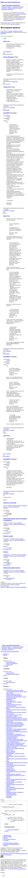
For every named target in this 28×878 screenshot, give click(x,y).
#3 (4, 108)
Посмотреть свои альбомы (12, 674)
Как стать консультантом (7, 36)
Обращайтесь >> (20, 19)
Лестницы (8, 727)
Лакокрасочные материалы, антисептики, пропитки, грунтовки (16, 746)
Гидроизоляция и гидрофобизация (14, 744)
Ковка (7, 761)
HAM (4, 546)
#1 (4, 52)
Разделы (5, 683)
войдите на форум (14, 24)
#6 (4, 431)
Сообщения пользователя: (8, 806)
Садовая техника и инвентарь (13, 774)
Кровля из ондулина (9, 502)
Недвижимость (10, 783)
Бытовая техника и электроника (14, 781)
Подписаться (9, 664)
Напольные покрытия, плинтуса (14, 717)
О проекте (5, 840)
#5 (4, 352)
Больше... (7, 831)
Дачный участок (10, 766)
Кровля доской (8, 536)
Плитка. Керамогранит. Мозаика (14, 722)
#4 (4, 212)
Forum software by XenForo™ (14, 853)
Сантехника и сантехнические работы (15, 735)
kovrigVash (6, 570)
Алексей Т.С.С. (7, 554)
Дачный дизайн (10, 769)
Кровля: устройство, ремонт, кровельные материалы (12, 31)
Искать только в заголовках (16, 804)
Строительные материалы (12, 742)
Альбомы (5, 666)
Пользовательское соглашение (10, 843)
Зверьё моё (9, 796)
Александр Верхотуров (9, 578)
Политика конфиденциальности (11, 844)
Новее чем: (4, 813)
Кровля (5, 552)
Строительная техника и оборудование (15, 765)
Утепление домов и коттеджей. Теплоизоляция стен (14, 705)
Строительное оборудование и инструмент (16, 762)
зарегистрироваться (21, 13)
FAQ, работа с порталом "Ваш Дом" (15, 788)
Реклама (5, 838)
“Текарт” (18, 849)
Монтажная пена (10, 752)
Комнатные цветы (10, 770)
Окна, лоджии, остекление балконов (15, 723)
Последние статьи (10, 682)
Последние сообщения (11, 663)
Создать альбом (10, 672)
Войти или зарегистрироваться (10, 2)
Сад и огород (9, 767)
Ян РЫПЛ (6, 113)
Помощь (5, 845)
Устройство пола (10, 700)
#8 (4, 495)
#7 (4, 455)
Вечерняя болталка (11, 789)
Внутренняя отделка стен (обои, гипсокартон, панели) (14, 715)
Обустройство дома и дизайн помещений (16, 729)
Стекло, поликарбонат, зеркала (13, 726)
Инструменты (9, 763)
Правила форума (7, 836)
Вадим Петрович (8, 57)
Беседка (8, 790)
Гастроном (9, 797)
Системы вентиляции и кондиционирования (12, 737)
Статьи (5, 675)
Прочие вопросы (10, 787)
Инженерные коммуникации (13, 730)
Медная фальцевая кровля (11, 567)
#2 (4, 82)
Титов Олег (7, 87)
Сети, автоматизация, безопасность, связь (16, 740)
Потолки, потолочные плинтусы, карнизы (16, 718)
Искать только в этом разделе (16, 818)
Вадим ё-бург (6, 562)
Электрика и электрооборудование (14, 739)
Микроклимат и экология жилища (14, 725)
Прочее (8, 778)
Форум (5, 655)
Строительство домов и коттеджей (14, 690)
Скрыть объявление (8, 20)
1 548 (7, 119)
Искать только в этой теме (15, 817)
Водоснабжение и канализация (14, 734)
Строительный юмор (11, 794)
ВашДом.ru (6, 654)
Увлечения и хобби (11, 793)
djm (4, 41)
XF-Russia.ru (8, 854)
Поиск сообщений (10, 662)
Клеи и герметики (10, 751)
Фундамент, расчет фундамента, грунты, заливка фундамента (16, 697)
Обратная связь (7, 835)
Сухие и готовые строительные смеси (15, 743)
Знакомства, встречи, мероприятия (14, 792)
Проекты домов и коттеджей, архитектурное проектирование (14, 695)
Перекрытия (9, 699)
